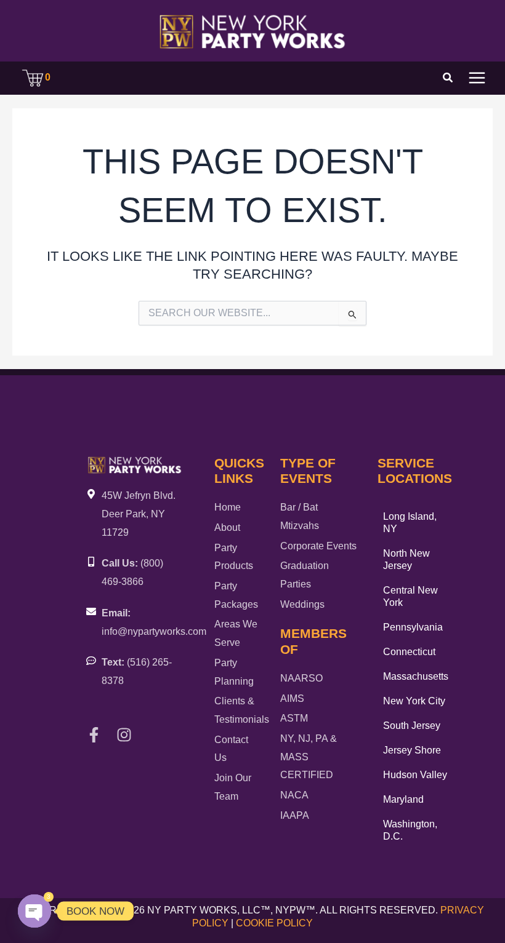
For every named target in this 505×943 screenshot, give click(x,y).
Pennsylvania (413, 627)
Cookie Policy (274, 923)
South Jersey (411, 725)
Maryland (403, 799)
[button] (448, 79)
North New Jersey (406, 559)
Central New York (410, 596)
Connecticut (409, 652)
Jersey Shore (412, 750)
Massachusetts (415, 676)
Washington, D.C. (410, 830)
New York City (414, 701)
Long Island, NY (410, 522)
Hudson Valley (415, 775)
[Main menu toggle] (477, 78)
